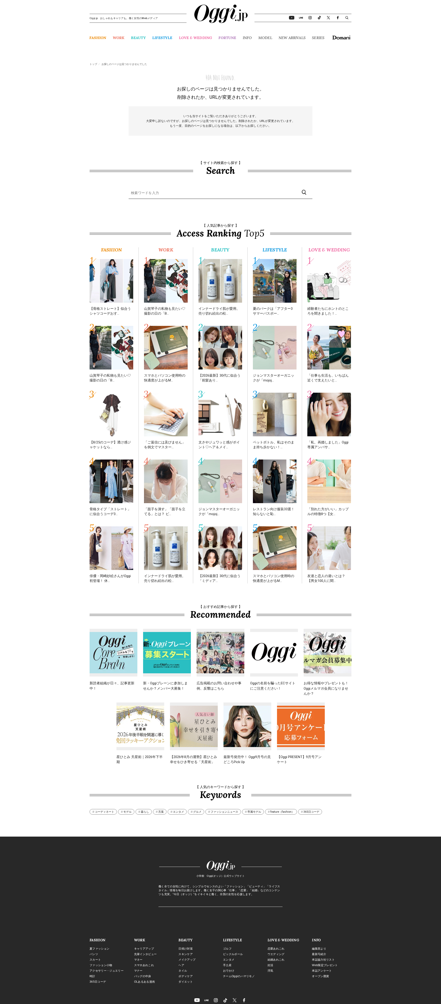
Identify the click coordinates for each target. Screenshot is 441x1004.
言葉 (161, 811)
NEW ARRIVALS (292, 37)
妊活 (270, 965)
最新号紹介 (319, 954)
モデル (127, 811)
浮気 (270, 970)
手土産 (227, 965)
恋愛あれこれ (276, 948)
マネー (138, 959)
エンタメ (178, 811)
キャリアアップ (144, 948)
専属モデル (254, 811)
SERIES (318, 37)
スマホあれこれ (144, 965)
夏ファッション (99, 948)
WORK (118, 37)
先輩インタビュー (145, 954)
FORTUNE (227, 37)
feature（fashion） (282, 811)
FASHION (97, 37)
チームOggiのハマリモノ (239, 976)
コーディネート (104, 811)
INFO (247, 37)
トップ (93, 64)
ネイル (182, 970)
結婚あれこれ (276, 959)
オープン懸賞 (320, 976)
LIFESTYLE (162, 37)
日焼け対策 (185, 948)
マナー (138, 970)
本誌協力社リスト (323, 959)
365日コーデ (311, 811)
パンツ (94, 954)
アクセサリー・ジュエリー (107, 970)
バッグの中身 (142, 976)
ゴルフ (227, 948)
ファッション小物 (101, 965)
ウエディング (276, 954)
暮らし (145, 811)
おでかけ (228, 970)
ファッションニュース (224, 811)
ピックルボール (233, 954)
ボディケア (185, 976)
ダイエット (185, 981)
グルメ (197, 811)
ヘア (181, 965)
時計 (92, 976)
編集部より (319, 948)
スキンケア (185, 954)
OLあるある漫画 (144, 981)
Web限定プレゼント (325, 965)
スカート (95, 959)
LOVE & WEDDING (195, 37)
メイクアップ (186, 959)
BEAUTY (138, 37)
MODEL (265, 37)
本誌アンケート (322, 970)
